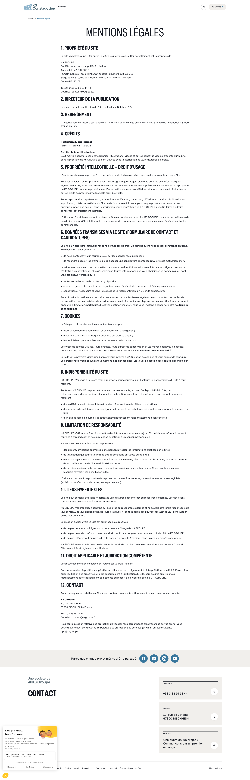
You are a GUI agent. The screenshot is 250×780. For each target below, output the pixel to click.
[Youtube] (175, 658)
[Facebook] (143, 658)
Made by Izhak (215, 768)
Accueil (31, 19)
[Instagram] (164, 658)
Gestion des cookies (83, 768)
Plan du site (101, 768)
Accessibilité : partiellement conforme (126, 768)
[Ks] (39, 7)
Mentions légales (63, 768)
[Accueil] (39, 680)
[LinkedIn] (154, 658)
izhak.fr (87, 145)
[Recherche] (204, 7)
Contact (62, 7)
